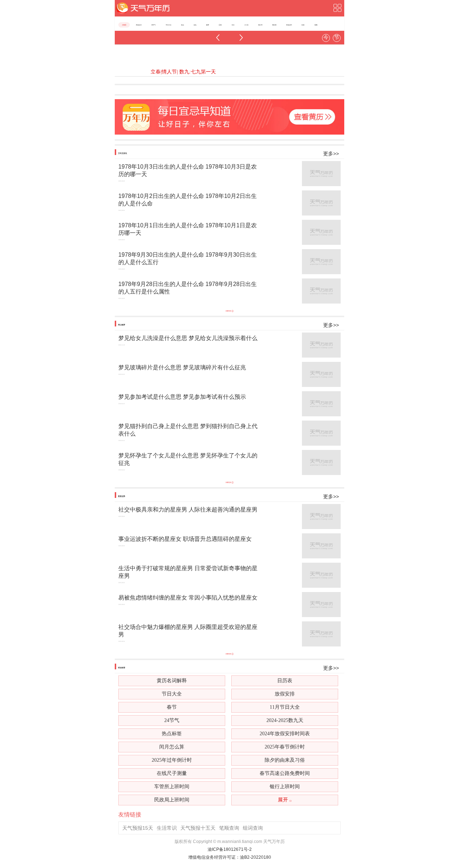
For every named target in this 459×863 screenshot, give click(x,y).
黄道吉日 (139, 25)
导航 (337, 8)
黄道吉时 (289, 25)
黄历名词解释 (172, 680)
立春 (156, 71)
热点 (182, 25)
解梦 (207, 25)
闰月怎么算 (171, 747)
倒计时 (260, 25)
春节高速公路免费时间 (285, 773)
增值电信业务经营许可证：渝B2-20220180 (229, 857)
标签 (303, 25)
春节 (172, 707)
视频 (315, 25)
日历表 (284, 680)
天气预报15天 (137, 828)
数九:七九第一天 (197, 71)
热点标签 (172, 733)
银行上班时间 (285, 786)
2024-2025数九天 (284, 720)
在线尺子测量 (172, 773)
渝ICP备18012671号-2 (230, 849)
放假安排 (285, 694)
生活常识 (167, 828)
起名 (195, 25)
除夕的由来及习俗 (285, 760)
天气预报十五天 (198, 828)
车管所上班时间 (171, 786)
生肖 (233, 25)
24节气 (153, 25)
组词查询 (253, 828)
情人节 (169, 71)
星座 (220, 25)
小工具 (246, 25)
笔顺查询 (229, 828)
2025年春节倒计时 (285, 747)
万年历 (124, 25)
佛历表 (274, 25)
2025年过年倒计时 (172, 760)
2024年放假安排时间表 (285, 733)
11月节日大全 (285, 707)
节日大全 (168, 25)
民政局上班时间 (171, 800)
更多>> (331, 153)
